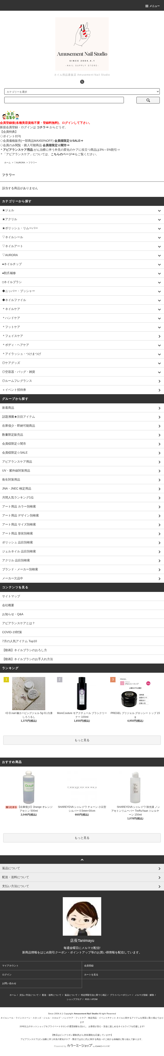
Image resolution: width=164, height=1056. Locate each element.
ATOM (94, 999)
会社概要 (8, 605)
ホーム (7, 162)
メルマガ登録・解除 (144, 995)
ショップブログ (74, 999)
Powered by (60, 1046)
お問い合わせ (9, 983)
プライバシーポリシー (120, 995)
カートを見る (91, 974)
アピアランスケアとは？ (18, 623)
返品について (71, 995)
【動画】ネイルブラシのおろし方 (24, 650)
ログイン (7, 974)
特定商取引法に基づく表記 (94, 995)
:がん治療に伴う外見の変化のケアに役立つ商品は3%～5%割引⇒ (61, 149)
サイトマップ (11, 596)
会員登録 (89, 965)
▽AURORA (19, 162)
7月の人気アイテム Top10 (19, 641)
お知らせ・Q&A (12, 614)
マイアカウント (10, 965)
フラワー (32, 162)
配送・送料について (51, 995)
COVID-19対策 (12, 632)
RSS (87, 999)
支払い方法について (29, 995)
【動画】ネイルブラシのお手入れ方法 (27, 659)
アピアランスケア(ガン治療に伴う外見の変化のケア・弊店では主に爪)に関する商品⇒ (61, 1039)
